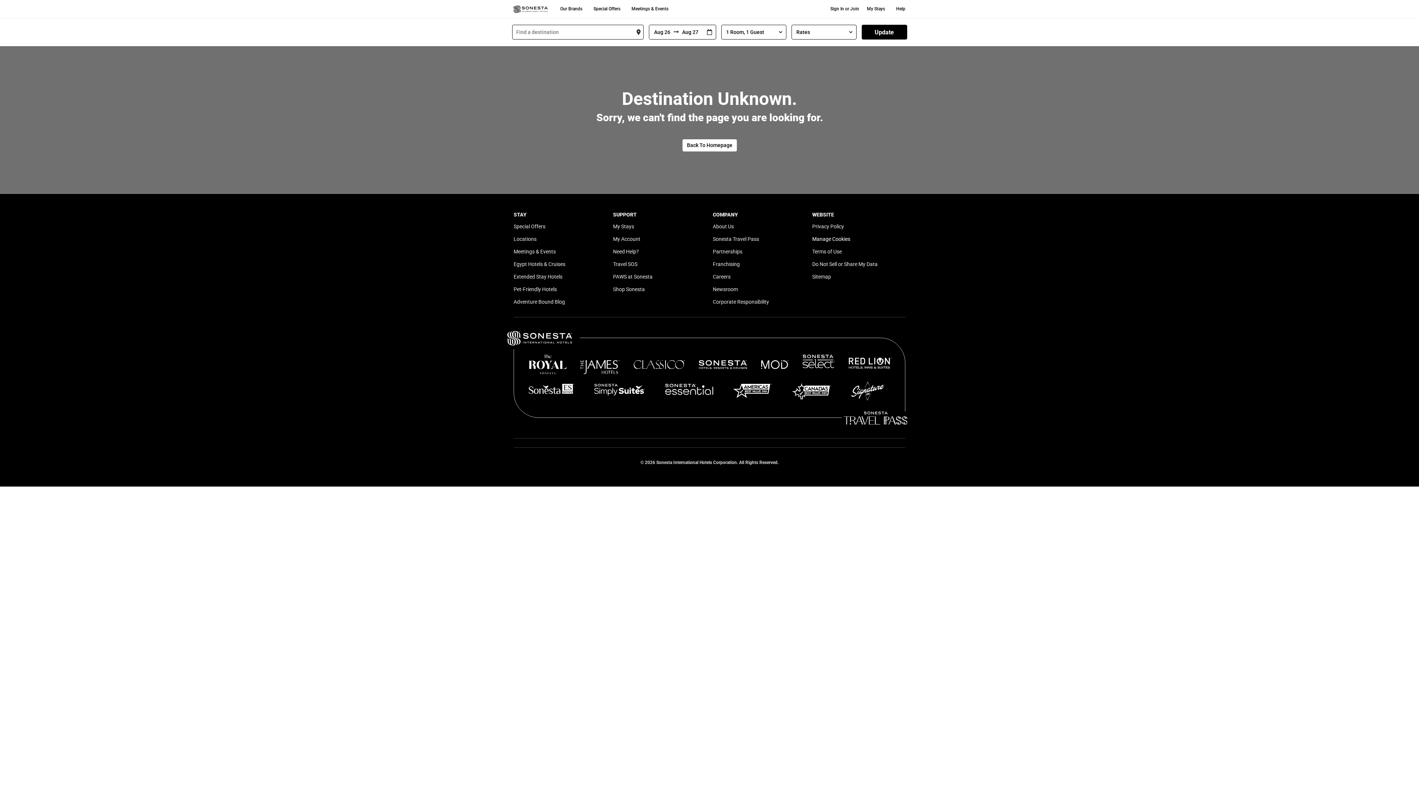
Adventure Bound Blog (539, 302)
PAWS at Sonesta (633, 277)
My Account (626, 239)
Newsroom (725, 289)
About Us (723, 226)
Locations (525, 239)
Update (884, 32)
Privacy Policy (828, 226)
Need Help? (626, 252)
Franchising (726, 264)
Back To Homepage (709, 145)
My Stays (876, 8)
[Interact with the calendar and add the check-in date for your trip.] (709, 32)
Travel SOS (625, 264)
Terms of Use (827, 252)
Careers (722, 277)
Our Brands (571, 8)
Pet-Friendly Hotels (535, 289)
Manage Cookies (831, 239)
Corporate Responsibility (741, 302)
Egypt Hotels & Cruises (539, 264)
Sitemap (821, 277)
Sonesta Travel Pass (736, 239)
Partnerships (727, 252)
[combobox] (578, 32)
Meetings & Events (650, 8)
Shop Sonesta (629, 289)
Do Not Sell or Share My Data (845, 264)
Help (900, 8)
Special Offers (606, 8)
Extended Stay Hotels (538, 277)
